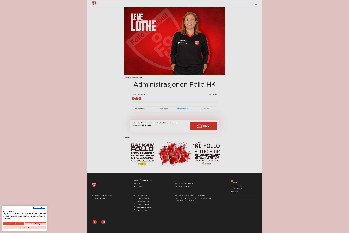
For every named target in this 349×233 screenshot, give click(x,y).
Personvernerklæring (39, 208)
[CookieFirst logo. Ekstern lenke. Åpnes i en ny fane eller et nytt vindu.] (4, 209)
